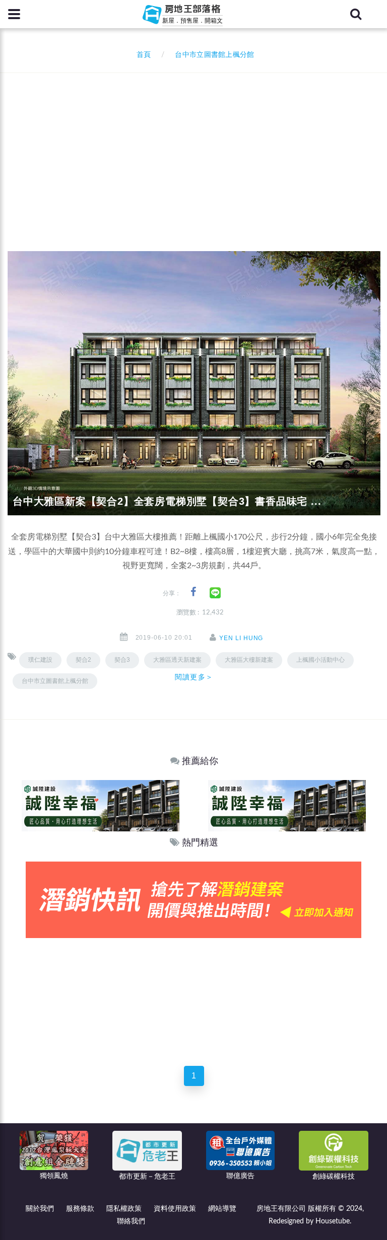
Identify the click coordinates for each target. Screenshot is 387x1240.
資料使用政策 (175, 1208)
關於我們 (40, 1208)
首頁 (142, 54)
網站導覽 (222, 1208)
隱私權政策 (124, 1208)
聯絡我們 (131, 1221)
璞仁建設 (40, 659)
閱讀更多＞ (194, 677)
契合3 (122, 659)
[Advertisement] (197, 148)
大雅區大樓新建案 (249, 659)
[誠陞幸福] (100, 805)
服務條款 (80, 1208)
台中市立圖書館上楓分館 (55, 680)
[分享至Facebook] (193, 592)
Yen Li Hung (241, 638)
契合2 (83, 659)
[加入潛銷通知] (193, 899)
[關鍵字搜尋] (356, 14)
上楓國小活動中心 (320, 659)
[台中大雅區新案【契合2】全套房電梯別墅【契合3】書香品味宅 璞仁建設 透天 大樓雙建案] (194, 382)
